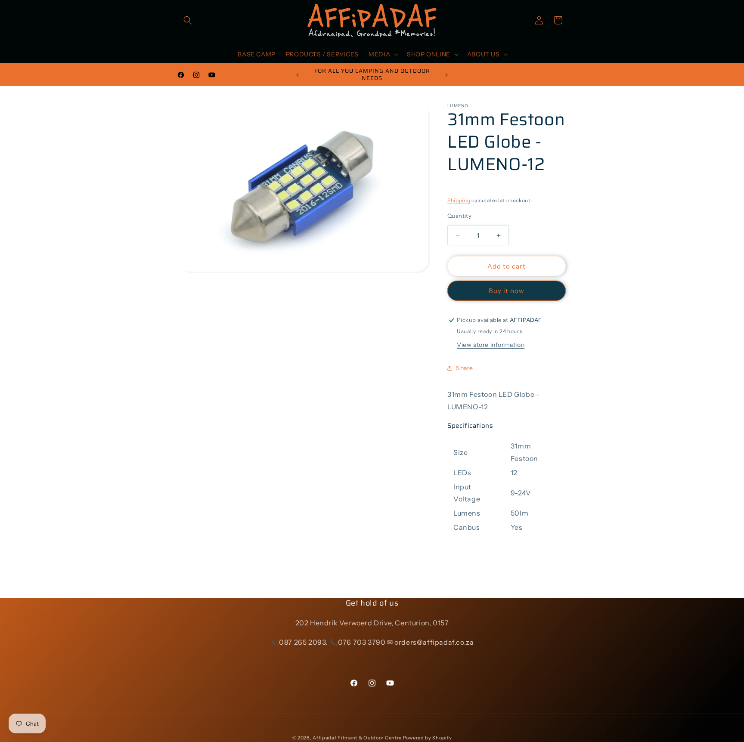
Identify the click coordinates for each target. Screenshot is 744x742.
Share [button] (464, 368)
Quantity (459, 215)
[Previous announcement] (297, 75)
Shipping (459, 200)
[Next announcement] (446, 75)
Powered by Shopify (427, 738)
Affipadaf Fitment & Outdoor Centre (357, 738)
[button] (187, 20)
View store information (490, 345)
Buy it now (506, 291)
